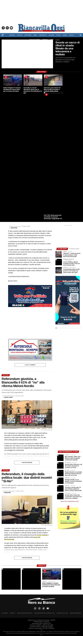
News (35, 35)
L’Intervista (42, 35)
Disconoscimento (75, 613)
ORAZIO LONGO (8, 397)
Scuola (71, 35)
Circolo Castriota (42, 535)
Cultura (51, 35)
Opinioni (44, 39)
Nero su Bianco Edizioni (24, 613)
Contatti (12, 613)
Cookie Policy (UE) (62, 613)
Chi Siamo (5, 613)
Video (52, 39)
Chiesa (65, 35)
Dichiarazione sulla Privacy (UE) (44, 613)
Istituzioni (27, 35)
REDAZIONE (14, 228)
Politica (19, 35)
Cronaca (12, 35)
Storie (58, 35)
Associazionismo (34, 39)
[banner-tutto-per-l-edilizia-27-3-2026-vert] (67, 324)
